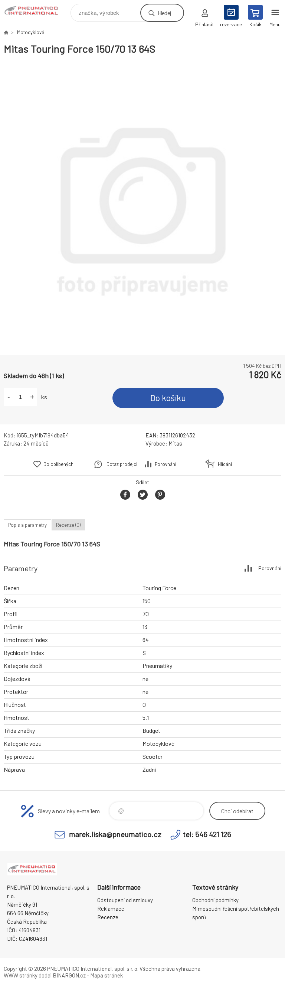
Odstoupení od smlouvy (125, 900)
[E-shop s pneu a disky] (6, 32)
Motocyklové (30, 32)
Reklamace (110, 908)
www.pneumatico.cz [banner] (36, 11)
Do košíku (168, 398)
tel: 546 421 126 (207, 834)
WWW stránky (20, 975)
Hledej (164, 12)
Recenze (107, 917)
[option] (142, 205)
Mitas (175, 443)
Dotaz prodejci (122, 464)
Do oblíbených (58, 464)
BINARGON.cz (69, 975)
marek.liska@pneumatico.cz (115, 834)
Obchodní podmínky (215, 900)
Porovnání (165, 464)
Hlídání (225, 464)
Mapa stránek (106, 975)
